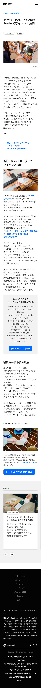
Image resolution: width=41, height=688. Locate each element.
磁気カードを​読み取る (16, 148)
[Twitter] (30, 645)
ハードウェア (20, 588)
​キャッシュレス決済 (29, 462)
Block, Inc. (20, 680)
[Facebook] (33, 645)
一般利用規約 (20, 660)
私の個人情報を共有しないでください (20, 657)
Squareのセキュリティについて (20, 670)
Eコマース (20, 584)
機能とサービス (20, 580)
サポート (20, 600)
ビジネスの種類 (20, 592)
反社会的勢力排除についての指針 (20, 677)
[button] (12, 554)
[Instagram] (36, 645)
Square (20, 596)
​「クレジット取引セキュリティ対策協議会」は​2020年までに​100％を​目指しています (20, 234)
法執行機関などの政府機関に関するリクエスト (20, 673)
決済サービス (20, 576)
